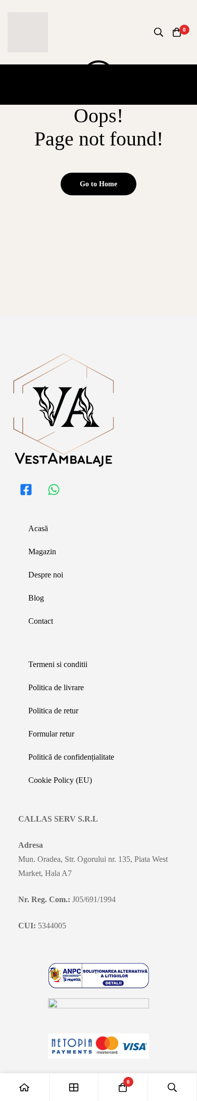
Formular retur (51, 733)
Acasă (38, 528)
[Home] (25, 1087)
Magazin (42, 551)
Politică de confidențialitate (71, 757)
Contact (40, 621)
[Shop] (74, 1087)
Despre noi (45, 574)
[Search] (159, 32)
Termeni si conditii (57, 664)
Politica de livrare (56, 687)
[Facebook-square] (25, 489)
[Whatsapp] (53, 489)
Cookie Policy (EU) (60, 780)
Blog (36, 598)
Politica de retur (53, 710)
